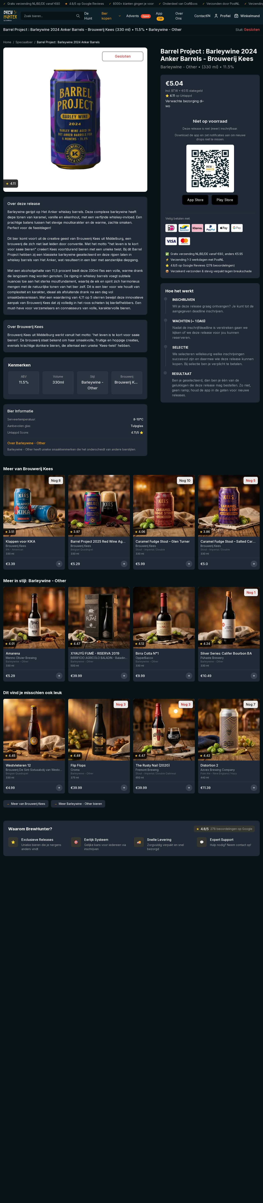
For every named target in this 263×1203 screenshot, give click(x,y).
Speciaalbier (24, 42)
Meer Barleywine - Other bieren (78, 803)
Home (7, 42)
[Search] (78, 16)
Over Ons (179, 15)
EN (208, 15)
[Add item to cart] (59, 564)
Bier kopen (106, 15)
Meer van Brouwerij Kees (26, 803)
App (159, 15)
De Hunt (88, 15)
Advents (137, 16)
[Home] (10, 16)
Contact (200, 16)
